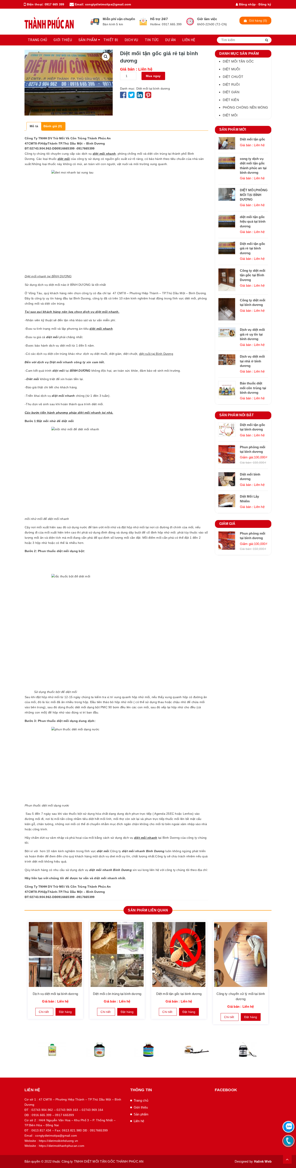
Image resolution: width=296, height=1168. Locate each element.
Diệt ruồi (231, 84)
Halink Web (263, 1161)
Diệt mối (230, 115)
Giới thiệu (141, 1107)
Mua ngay (153, 76)
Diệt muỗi (231, 69)
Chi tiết (44, 1012)
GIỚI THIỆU (63, 40)
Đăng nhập (247, 4)
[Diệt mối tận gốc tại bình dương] (178, 954)
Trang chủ (141, 1100)
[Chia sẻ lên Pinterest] (148, 96)
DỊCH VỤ (131, 40)
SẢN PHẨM (87, 40)
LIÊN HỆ (188, 40)
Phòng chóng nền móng (245, 107)
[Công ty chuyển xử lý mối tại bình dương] (240, 954)
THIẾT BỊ (110, 40)
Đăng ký (265, 4)
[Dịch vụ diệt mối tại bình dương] (55, 954)
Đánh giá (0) (53, 126)
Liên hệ (139, 1121)
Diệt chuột (233, 77)
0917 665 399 (54, 4)
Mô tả (34, 126)
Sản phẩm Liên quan (148, 910)
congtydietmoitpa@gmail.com (108, 4)
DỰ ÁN (170, 40)
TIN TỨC (152, 40)
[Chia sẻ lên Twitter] (132, 96)
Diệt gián (231, 92)
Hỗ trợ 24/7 (159, 19)
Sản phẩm (141, 1114)
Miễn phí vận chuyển (119, 19)
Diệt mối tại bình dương (153, 88)
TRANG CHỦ (37, 40)
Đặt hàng (65, 1012)
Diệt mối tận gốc (238, 61)
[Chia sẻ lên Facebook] (123, 96)
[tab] (33, 126)
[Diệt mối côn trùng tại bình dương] (117, 954)
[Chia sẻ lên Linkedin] (140, 96)
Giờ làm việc (207, 19)
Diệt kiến (231, 100)
